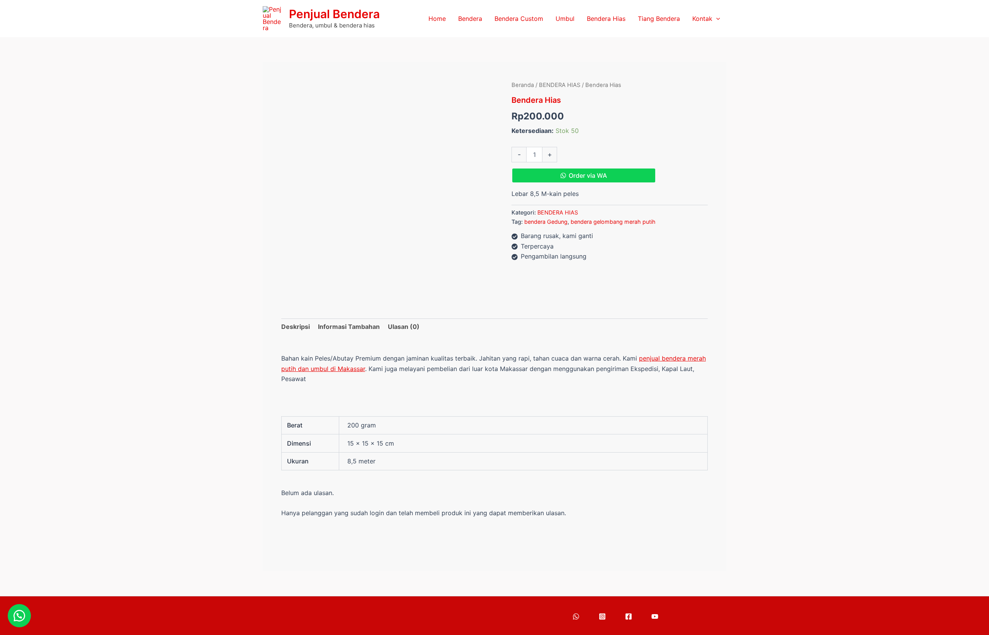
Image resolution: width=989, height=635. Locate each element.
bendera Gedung (546, 221)
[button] (716, 18)
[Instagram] (602, 616)
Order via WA (588, 175)
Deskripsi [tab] (295, 326)
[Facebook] (628, 616)
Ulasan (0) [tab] (404, 326)
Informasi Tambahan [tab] (349, 326)
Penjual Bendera (334, 14)
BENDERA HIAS (559, 85)
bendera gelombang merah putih (613, 221)
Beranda (522, 85)
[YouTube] (654, 616)
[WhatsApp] (576, 616)
